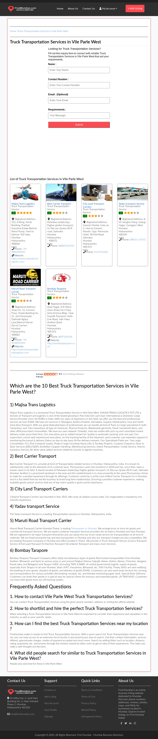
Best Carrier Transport (59, 204)
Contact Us (89, 8)
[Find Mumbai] (21, 9)
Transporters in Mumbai (84, 528)
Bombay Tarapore (56, 289)
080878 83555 (66, 246)
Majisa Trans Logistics (23, 204)
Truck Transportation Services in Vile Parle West (43, 31)
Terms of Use (88, 696)
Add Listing (135, 8)
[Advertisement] (79, 152)
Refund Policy (88, 710)
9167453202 (101, 252)
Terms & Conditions (91, 690)
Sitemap (48, 716)
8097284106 (65, 337)
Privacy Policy (88, 703)
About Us (73, 8)
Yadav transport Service (131, 204)
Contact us (50, 690)
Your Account (51, 703)
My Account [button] (108, 8)
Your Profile (50, 710)
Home (60, 8)
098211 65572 (138, 239)
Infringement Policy (91, 716)
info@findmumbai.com (22, 714)
